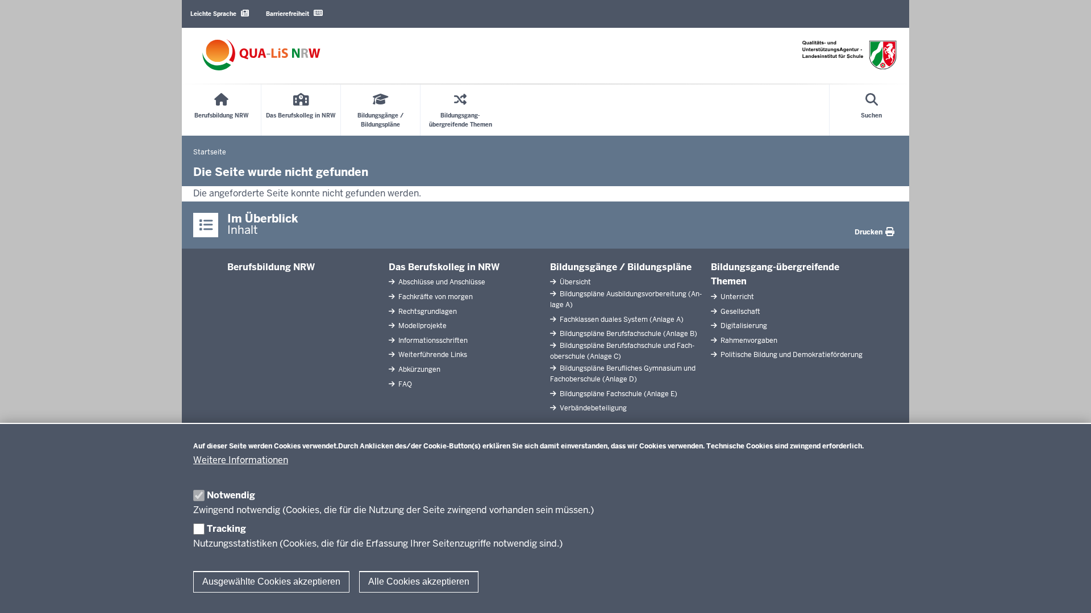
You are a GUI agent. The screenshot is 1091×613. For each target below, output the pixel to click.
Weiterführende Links (432, 354)
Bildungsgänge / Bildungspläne (621, 267)
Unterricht (736, 296)
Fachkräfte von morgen (435, 296)
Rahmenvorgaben (748, 340)
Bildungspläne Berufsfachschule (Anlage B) (627, 333)
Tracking (226, 529)
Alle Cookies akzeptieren (418, 581)
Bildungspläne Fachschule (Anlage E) (617, 393)
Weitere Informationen (240, 460)
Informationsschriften (432, 340)
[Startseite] (261, 54)
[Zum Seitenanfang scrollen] (1068, 592)
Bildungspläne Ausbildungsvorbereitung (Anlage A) (626, 299)
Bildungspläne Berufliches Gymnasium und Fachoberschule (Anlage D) (623, 374)
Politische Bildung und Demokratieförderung (791, 354)
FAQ (404, 384)
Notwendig (231, 495)
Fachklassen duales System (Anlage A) (621, 319)
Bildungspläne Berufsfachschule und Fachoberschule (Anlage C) (622, 351)
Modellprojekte (422, 325)
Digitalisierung (743, 325)
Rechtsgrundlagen (427, 311)
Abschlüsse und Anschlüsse (441, 282)
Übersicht (574, 282)
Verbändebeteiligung (592, 408)
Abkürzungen (418, 369)
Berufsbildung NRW (271, 267)
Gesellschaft (739, 311)
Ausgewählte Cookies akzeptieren (271, 581)
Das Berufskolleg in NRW (444, 267)
